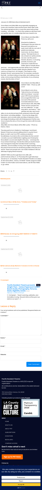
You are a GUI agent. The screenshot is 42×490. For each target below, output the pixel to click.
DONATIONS (9, 436)
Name (3, 338)
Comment (4, 316)
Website (3, 354)
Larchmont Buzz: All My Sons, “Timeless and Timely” (19, 202)
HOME (7, 421)
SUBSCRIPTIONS (10, 432)
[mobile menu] (39, 3)
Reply (38, 285)
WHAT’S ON (8, 425)
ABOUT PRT (8, 429)
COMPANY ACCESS (11, 443)
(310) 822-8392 (7, 394)
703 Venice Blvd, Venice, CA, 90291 (13, 392)
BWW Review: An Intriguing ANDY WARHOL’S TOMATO (19, 234)
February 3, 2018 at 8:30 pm (15, 293)
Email (3, 346)
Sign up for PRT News (12, 457)
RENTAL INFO (9, 440)
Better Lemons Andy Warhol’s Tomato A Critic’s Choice (20, 266)
